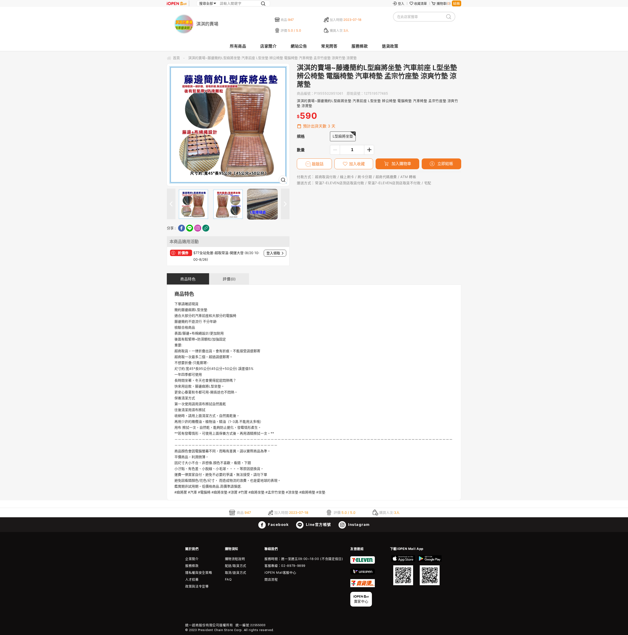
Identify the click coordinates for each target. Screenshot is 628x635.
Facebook (278, 524)
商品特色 (188, 279)
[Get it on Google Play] (429, 570)
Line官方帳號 (318, 524)
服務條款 (360, 46)
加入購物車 (400, 163)
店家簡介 (268, 46)
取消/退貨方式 (236, 572)
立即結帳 (444, 163)
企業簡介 (192, 559)
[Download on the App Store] (403, 570)
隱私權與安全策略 (198, 572)
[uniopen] (362, 573)
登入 (401, 3)
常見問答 (329, 46)
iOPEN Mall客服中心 (280, 572)
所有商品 (238, 46)
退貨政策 (390, 46)
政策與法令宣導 (197, 586)
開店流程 (271, 579)
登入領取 (273, 253)
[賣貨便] (362, 586)
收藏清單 (420, 3)
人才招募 (192, 579)
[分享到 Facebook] (181, 228)
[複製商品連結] (205, 228)
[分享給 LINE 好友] (189, 228)
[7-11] (362, 563)
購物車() (444, 3)
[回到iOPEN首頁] (176, 3)
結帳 (456, 3)
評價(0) (229, 279)
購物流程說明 (235, 559)
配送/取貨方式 (236, 566)
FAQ (228, 579)
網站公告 (299, 46)
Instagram (358, 524)
